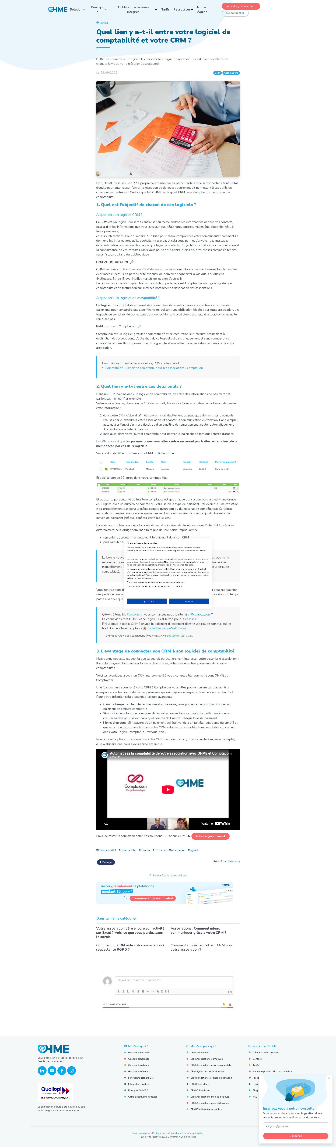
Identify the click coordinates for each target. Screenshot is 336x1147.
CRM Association (200, 1052)
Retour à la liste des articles (169, 875)
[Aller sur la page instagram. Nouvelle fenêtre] (71, 1070)
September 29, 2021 (180, 636)
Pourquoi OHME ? (138, 1090)
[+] (167, 991)
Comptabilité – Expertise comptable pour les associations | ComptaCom (155, 368)
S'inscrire (296, 1136)
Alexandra (233, 861)
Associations (231, 73)
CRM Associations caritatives (207, 1059)
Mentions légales (141, 1133)
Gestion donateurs (138, 1065)
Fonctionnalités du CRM (141, 1077)
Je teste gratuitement (241, 6)
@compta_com (200, 614)
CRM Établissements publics (206, 1109)
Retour (103, 23)
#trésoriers (134, 614)
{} (162, 991)
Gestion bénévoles (138, 1071)
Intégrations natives (139, 1084)
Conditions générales (192, 1133)
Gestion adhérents (138, 1059)
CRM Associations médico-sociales (210, 1096)
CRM (217, 73)
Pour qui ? (97, 9)
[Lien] (157, 991)
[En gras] (118, 991)
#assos (191, 619)
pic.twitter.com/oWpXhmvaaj (167, 628)
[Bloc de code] (152, 991)
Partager (107, 862)
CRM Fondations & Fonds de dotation (211, 1077)
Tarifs (165, 9)
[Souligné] (128, 991)
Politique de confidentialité (165, 1133)
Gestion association (139, 1052)
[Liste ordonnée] (138, 991)
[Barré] (133, 991)
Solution (76, 9)
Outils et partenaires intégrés (133, 9)
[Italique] (123, 991)
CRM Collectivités (200, 1090)
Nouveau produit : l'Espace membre (272, 1071)
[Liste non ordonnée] (143, 991)
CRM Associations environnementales (212, 1065)
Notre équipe (202, 9)
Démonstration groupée (266, 1052)
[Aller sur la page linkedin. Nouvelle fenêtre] (42, 1070)
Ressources (182, 9)
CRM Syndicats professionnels (207, 1071)
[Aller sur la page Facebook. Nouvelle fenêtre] (61, 1070)
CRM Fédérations (200, 1084)
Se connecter (235, 13)
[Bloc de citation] (147, 991)
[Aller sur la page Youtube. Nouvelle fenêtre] (52, 1070)
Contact (257, 1059)
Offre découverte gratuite (142, 1096)
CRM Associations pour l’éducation (210, 1103)
